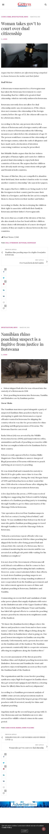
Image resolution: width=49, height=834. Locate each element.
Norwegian (31, 243)
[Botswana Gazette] (24, 4)
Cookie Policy (7, 827)
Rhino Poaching (28, 728)
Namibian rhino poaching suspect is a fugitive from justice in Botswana (22, 341)
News (26, 16)
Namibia (18, 728)
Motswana (23, 243)
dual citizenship (11, 243)
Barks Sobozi (10, 728)
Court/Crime (6, 16)
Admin (5, 39)
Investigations (17, 16)
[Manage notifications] (43, 829)
